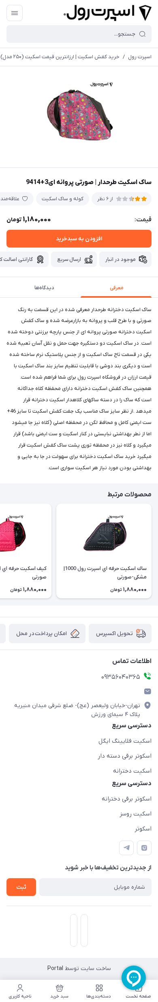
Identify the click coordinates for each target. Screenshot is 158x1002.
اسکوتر (143, 829)
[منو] (14, 13)
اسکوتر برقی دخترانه (127, 799)
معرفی (117, 287)
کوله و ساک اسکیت (62, 198)
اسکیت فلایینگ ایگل (125, 741)
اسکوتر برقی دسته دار (125, 756)
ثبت (21, 887)
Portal (55, 968)
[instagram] (144, 848)
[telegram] (126, 848)
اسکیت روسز (136, 814)
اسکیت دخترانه (132, 771)
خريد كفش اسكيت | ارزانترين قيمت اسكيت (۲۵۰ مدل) (60, 56)
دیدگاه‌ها (44, 287)
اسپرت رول (140, 56)
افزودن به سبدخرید (79, 239)
